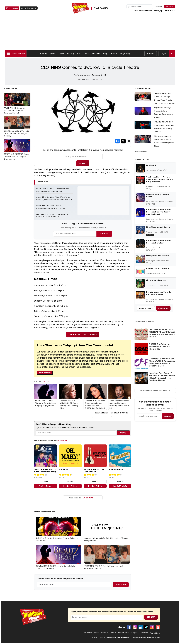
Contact (104, 633)
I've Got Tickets (45, 486)
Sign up (168, 416)
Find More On (81, 498)
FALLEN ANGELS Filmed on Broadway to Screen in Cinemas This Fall (14, 104)
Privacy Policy (153, 637)
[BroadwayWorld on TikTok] (146, 627)
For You (45, 381)
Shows (61, 53)
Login (163, 53)
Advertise (88, 633)
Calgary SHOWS (142, 159)
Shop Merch (13, 8)
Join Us (113, 633)
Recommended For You (145, 322)
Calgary (43, 53)
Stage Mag (125, 53)
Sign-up (158, 6)
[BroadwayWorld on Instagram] (134, 627)
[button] (172, 53)
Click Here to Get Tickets (83, 334)
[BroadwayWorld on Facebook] (129, 627)
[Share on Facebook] (117, 141)
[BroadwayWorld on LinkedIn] (140, 627)
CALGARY (101, 8)
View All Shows (145, 308)
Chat (79, 53)
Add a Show (163, 308)
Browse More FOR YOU (153, 390)
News (52, 53)
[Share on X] (123, 141)
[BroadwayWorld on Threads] (152, 627)
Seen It (45, 481)
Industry (70, 53)
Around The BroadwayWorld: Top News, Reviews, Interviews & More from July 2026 (54, 198)
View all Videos (142, 151)
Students (96, 53)
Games (114, 53)
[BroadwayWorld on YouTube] (158, 627)
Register (150, 53)
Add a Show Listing (28, 8)
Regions (135, 633)
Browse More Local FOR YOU (111, 413)
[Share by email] (129, 141)
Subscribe (121, 584)
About (96, 633)
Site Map (144, 633)
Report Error (155, 633)
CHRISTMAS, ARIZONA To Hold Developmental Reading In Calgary (16, 127)
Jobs (87, 53)
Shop (105, 53)
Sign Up (83, 163)
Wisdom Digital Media (119, 637)
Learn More (45, 372)
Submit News (123, 633)
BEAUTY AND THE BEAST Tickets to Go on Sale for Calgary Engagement (17, 150)
